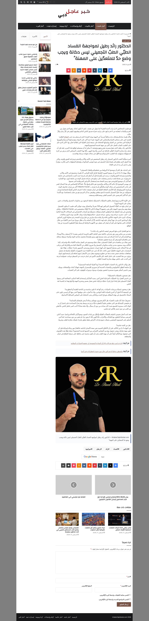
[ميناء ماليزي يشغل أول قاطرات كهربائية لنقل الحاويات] (93, 519)
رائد (107, 449)
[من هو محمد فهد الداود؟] (45, 47)
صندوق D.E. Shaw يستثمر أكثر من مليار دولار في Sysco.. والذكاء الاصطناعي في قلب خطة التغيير (74, 2)
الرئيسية (111, 26)
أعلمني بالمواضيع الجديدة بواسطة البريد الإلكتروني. (114, 599)
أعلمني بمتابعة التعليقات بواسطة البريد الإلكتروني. (114, 595)
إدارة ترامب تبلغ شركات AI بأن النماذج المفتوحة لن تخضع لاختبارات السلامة (96, 343)
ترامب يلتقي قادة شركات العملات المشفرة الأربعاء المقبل (120, 528)
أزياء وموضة (63, 26)
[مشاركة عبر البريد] (68, 465)
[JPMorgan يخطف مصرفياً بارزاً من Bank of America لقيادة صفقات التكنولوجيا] (43, 110)
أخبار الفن (40, 26)
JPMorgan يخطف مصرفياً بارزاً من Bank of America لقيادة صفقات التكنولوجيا (43, 121)
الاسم (129, 576)
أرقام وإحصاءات (77, 26)
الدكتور (125, 449)
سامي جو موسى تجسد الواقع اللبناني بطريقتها (29, 79)
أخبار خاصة (101, 26)
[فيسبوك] (110, 70)
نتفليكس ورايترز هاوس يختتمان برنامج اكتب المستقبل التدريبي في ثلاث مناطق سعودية (67, 529)
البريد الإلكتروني (125, 586)
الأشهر (45, 36)
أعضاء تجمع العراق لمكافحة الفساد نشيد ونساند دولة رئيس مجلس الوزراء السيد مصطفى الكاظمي (28, 68)
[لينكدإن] (100, 70)
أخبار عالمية (89, 26)
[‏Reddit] (84, 70)
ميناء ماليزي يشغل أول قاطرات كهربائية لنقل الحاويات (95, 528)
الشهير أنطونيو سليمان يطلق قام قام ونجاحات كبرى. (27, 88)
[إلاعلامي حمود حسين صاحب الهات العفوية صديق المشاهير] (45, 57)
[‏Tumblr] (94, 70)
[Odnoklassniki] (74, 70)
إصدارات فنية (52, 26)
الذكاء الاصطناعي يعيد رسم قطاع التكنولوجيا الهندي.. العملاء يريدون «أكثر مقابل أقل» (43, 147)
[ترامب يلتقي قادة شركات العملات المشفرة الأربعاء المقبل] (119, 519)
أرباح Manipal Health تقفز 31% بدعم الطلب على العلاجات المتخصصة (26, 147)
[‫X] (105, 70)
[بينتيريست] (89, 70)
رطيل (98, 449)
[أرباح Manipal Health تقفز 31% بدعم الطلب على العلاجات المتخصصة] (25, 137)
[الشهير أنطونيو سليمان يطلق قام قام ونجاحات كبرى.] (45, 90)
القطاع (66, 137)
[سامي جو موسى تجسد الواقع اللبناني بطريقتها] (45, 81)
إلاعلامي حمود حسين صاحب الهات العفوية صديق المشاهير (28, 56)
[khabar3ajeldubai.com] (74, 14)
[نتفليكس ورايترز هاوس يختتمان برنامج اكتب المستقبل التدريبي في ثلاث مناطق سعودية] (67, 519)
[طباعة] (63, 465)
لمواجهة (88, 449)
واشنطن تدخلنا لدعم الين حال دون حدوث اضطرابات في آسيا (101, 351)
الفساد (115, 449)
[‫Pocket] (68, 70)
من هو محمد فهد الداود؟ (28, 44)
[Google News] (90, 456)
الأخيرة (34, 36)
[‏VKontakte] (79, 70)
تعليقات (23, 36)
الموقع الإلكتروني (87, 586)
